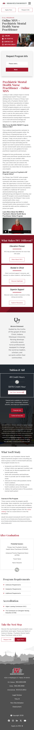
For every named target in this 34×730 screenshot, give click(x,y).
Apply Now (8, 10)
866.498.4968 (19, 686)
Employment (17, 707)
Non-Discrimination (17, 703)
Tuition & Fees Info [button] (17, 416)
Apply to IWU (16, 726)
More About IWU (17, 259)
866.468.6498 (21, 682)
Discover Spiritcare (17, 281)
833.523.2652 (21, 690)
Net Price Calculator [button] (16, 392)
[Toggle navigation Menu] (29, 3)
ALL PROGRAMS (8, 18)
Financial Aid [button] (17, 410)
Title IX (17, 699)
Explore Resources (17, 303)
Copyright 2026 (18, 715)
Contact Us (8, 41)
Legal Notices (17, 695)
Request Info (25, 10)
